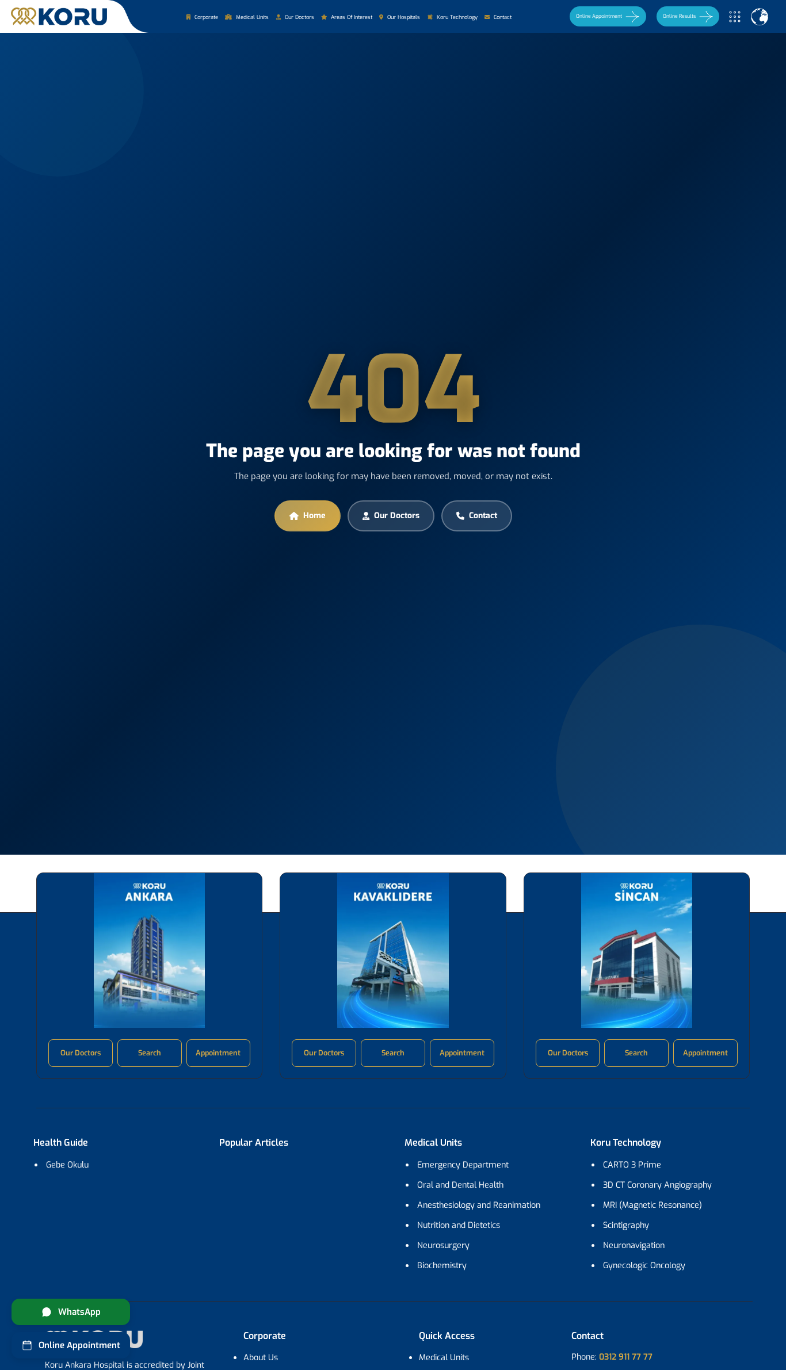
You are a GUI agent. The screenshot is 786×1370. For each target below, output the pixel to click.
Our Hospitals (403, 17)
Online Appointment (599, 16)
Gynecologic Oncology (644, 1265)
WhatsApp (79, 1312)
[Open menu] (735, 16)
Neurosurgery (443, 1245)
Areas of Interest (350, 17)
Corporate (205, 17)
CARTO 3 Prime (632, 1164)
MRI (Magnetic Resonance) (652, 1205)
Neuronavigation (634, 1245)
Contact (502, 17)
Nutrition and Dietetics (458, 1225)
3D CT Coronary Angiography (657, 1185)
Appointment (218, 1053)
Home (314, 515)
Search (149, 1053)
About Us (260, 1357)
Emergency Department (463, 1164)
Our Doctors (298, 17)
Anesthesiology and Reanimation (478, 1205)
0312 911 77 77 (626, 1357)
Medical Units (251, 17)
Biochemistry (442, 1265)
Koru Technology (456, 17)
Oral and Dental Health (460, 1185)
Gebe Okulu (67, 1164)
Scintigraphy (626, 1225)
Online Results (679, 16)
